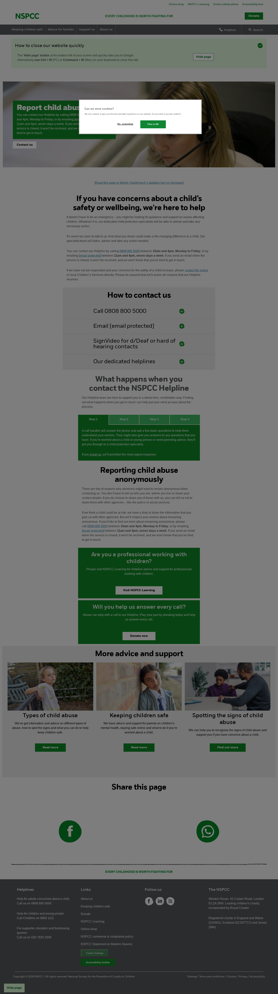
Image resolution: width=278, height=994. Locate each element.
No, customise (125, 124)
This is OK (153, 124)
